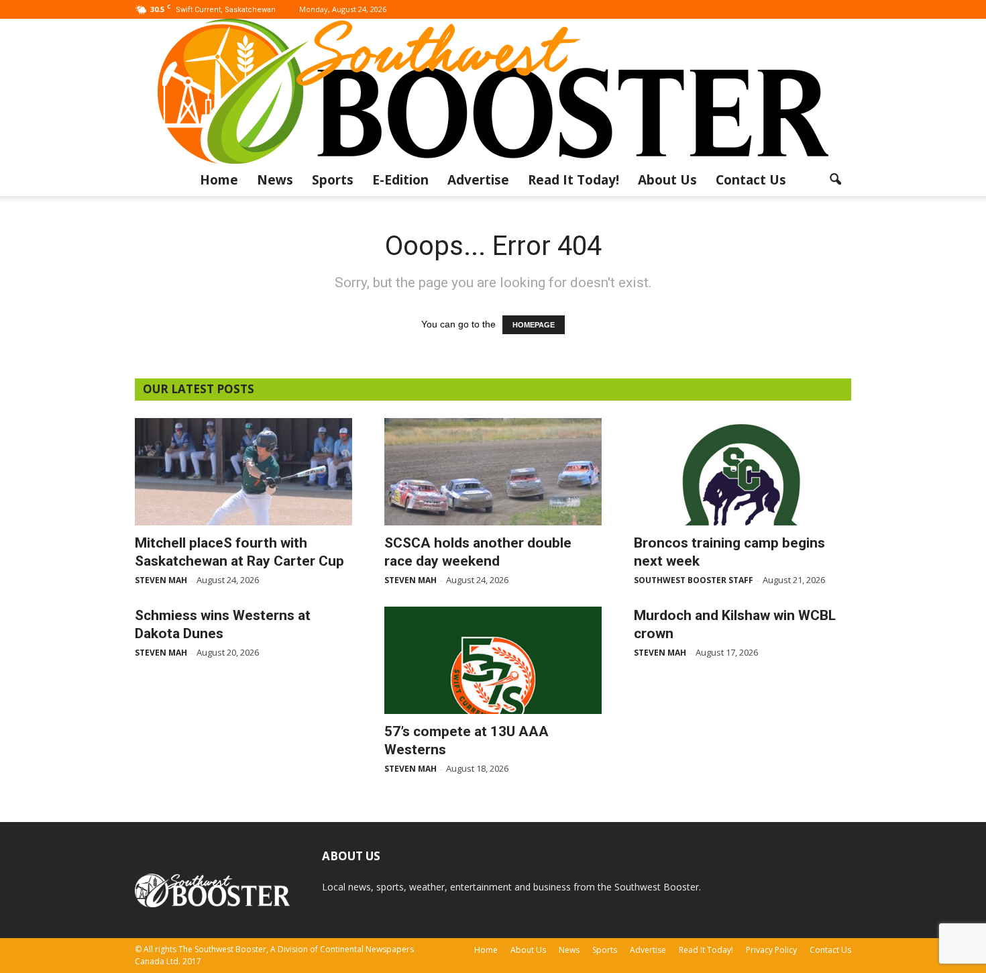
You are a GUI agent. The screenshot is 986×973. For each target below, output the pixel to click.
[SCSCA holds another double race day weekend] (493, 471)
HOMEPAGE (533, 325)
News (275, 180)
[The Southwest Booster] (493, 91)
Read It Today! (573, 180)
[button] (835, 180)
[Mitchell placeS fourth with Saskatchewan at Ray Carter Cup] (243, 471)
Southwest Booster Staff (693, 580)
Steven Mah (161, 580)
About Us (667, 180)
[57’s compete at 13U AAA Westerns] (493, 660)
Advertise (478, 180)
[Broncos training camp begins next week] (742, 471)
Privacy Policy (771, 950)
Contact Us (751, 180)
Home (219, 180)
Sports (332, 180)
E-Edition (400, 180)
